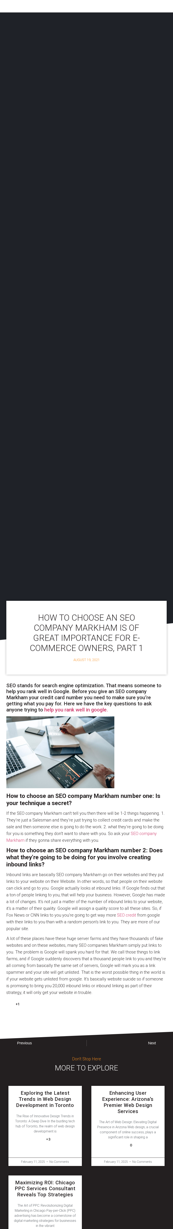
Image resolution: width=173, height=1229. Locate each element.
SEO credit (126, 915)
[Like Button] (9, 1004)
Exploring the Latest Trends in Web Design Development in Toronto (45, 1099)
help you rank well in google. (76, 710)
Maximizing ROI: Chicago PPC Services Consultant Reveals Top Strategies (45, 1189)
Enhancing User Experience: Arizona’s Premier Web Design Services (128, 1102)
